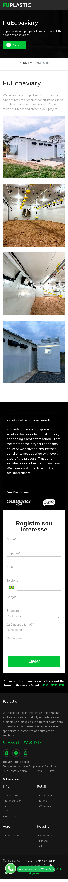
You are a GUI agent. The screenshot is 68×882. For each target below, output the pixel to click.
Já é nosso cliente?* (20, 624)
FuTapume (9, 816)
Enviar (34, 661)
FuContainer (44, 795)
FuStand (42, 800)
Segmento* (14, 610)
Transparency (11, 860)
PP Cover (8, 811)
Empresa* (13, 553)
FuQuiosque (44, 805)
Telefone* (13, 580)
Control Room (11, 795)
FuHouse (42, 840)
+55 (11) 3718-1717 (52, 685)
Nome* (11, 539)
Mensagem (14, 638)
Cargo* (11, 597)
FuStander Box (12, 800)
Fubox (7, 805)
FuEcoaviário (11, 835)
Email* (11, 566)
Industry (27, 62)
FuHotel (42, 845)
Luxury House (45, 835)
